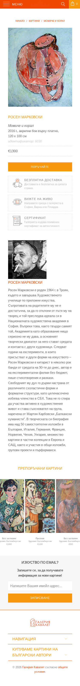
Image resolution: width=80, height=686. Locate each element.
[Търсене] (63, 3)
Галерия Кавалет (33, 667)
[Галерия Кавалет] (40, 4)
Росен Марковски (25, 117)
